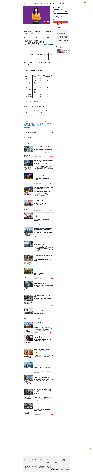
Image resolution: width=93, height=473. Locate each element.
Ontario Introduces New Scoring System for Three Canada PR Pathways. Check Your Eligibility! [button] (42, 323)
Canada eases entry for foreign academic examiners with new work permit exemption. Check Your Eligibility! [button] (43, 229)
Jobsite (61, 3)
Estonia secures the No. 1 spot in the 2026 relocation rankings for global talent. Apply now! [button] (42, 283)
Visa (50, 3)
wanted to (66, 11)
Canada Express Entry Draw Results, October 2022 (31, 101)
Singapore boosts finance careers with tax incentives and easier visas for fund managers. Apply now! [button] (43, 161)
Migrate (41, 3)
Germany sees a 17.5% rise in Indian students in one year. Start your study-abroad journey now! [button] (43, 188)
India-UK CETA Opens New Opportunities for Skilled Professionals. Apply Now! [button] (42, 337)
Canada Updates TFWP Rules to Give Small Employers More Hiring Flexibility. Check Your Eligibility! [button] (43, 147)
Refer (57, 3)
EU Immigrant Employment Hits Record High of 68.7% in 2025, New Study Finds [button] (43, 296)
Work (44, 3)
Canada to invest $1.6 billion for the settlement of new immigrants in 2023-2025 (35, 121)
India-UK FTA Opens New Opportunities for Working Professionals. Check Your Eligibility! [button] (42, 350)
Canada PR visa (47, 44)
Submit (60, 21)
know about (55, 13)
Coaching (53, 3)
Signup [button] (62, 1)
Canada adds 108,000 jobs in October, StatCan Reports (34, 125)
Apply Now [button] (26, 127)
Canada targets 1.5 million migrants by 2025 (30, 120)
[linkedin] (52, 132)
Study (47, 3)
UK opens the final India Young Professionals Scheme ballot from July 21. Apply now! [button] (43, 363)
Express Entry (26, 40)
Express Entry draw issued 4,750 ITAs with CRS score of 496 (32, 100)
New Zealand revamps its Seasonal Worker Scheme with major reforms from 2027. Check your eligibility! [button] (43, 269)
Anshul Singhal (29, 33)
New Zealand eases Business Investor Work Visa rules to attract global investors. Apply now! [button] (43, 419)
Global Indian (65, 3)
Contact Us (68, 1)
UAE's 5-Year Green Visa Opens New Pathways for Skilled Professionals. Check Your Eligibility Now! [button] (43, 447)
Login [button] (65, 1)
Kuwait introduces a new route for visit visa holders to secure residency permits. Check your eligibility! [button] (43, 256)
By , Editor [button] (29, 33)
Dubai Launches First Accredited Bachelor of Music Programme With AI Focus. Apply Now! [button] (42, 175)
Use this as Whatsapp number (58, 16)
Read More (51, 156)
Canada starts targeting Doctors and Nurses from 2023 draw (32, 124)
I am (53, 11)
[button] (27, 139)
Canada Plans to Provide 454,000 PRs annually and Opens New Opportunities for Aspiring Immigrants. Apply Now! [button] (43, 310)
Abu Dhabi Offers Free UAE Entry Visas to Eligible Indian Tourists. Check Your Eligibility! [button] (43, 201)
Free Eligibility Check (35, 3)
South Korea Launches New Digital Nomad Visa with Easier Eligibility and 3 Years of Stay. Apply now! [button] (42, 377)
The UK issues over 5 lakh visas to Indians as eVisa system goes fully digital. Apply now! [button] (43, 243)
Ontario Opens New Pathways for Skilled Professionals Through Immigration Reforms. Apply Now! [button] (43, 460)
